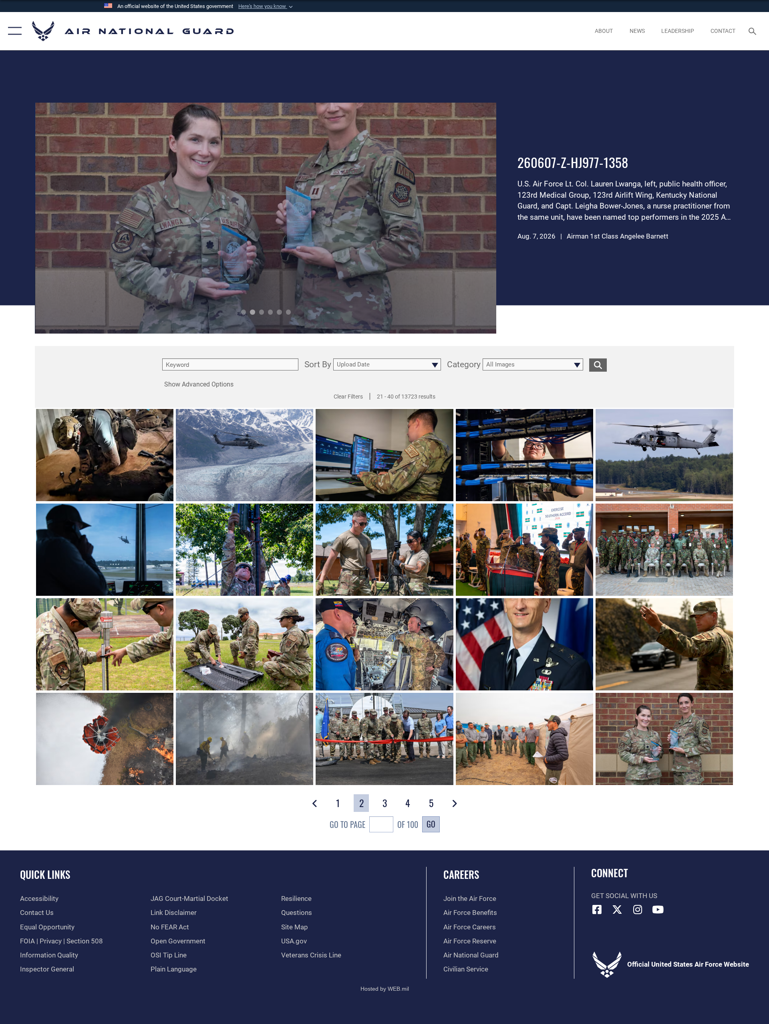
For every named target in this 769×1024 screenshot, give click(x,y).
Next (451, 218)
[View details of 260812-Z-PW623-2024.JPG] (664, 455)
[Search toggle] (753, 31)
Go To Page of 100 (374, 824)
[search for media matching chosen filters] (598, 365)
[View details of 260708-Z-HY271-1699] (244, 455)
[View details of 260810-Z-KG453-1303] (664, 550)
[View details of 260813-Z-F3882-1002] (104, 455)
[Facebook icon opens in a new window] (597, 909)
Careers (461, 874)
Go (431, 824)
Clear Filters (348, 396)
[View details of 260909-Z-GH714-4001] (104, 550)
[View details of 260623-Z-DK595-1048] (104, 644)
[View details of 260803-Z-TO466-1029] (384, 550)
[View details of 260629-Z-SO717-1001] (384, 455)
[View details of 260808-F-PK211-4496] (244, 739)
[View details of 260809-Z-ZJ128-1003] (524, 739)
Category (464, 364)
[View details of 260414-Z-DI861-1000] (384, 644)
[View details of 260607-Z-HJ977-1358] (664, 739)
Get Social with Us (624, 896)
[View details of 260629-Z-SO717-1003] (524, 455)
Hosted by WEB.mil (384, 989)
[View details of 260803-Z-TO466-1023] (244, 550)
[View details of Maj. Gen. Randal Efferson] (524, 644)
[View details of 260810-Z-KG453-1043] (524, 550)
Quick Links (45, 874)
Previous (81, 218)
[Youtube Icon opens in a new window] (658, 909)
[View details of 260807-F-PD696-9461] (664, 644)
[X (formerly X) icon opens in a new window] (617, 909)
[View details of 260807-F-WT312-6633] (384, 739)
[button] (266, 6)
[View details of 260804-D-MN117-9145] (104, 739)
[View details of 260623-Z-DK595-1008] (244, 644)
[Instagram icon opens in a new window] (638, 909)
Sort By (317, 364)
